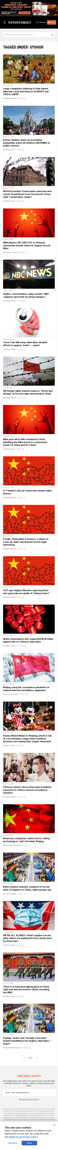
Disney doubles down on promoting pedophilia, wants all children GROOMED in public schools (26, 143)
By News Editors (10, 301)
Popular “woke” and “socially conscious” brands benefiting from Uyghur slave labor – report (27, 1041)
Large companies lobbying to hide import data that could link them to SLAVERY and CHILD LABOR (26, 91)
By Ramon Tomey (10, 252)
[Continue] (52, 1092)
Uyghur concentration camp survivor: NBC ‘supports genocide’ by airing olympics (26, 295)
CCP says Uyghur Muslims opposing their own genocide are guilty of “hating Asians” (26, 592)
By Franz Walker (9, 349)
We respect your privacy (29, 1099)
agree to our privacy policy (23, 1136)
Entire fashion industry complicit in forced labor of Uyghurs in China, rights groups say (27, 888)
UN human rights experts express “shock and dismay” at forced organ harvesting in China (27, 392)
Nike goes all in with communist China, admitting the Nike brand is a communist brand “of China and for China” (25, 442)
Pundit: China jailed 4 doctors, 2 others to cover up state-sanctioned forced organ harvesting (26, 542)
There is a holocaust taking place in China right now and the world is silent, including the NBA (26, 989)
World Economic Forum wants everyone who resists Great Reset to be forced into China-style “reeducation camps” (27, 194)
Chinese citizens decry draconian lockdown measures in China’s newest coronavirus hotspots (27, 790)
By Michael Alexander (12, 845)
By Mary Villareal (10, 98)
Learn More (12, 1143)
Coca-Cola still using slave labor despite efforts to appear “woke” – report (25, 344)
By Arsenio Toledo (10, 694)
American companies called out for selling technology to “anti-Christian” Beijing (26, 840)
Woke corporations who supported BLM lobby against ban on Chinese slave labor (28, 640)
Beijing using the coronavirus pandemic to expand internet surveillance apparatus (26, 689)
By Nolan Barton (9, 498)
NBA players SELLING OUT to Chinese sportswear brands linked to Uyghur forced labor (26, 245)
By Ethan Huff (8, 150)
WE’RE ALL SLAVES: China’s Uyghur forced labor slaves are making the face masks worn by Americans (27, 938)
